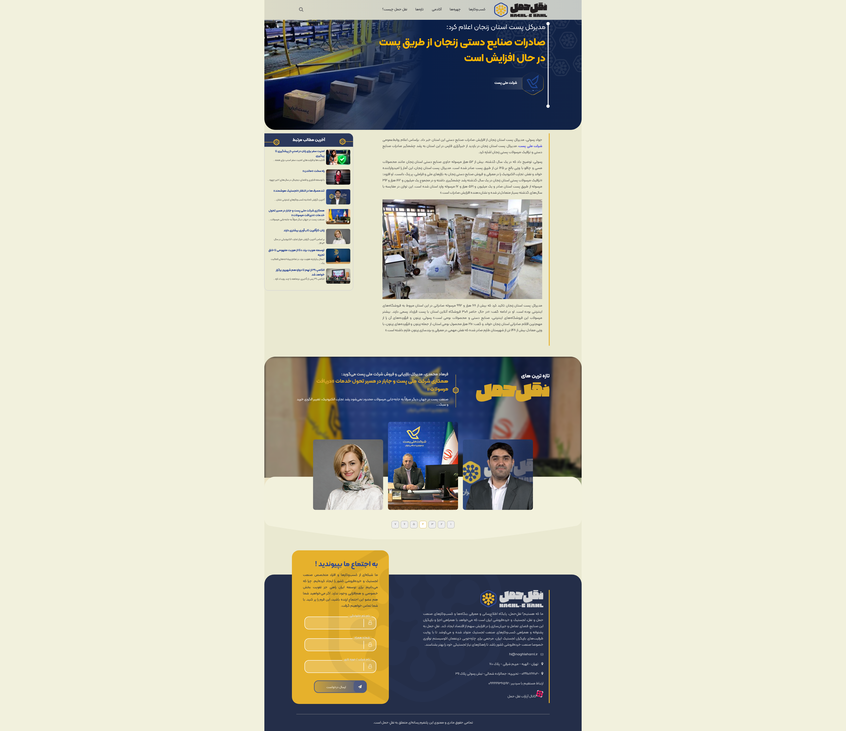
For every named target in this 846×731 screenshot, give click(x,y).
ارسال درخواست (336, 687)
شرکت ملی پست (530, 146)
